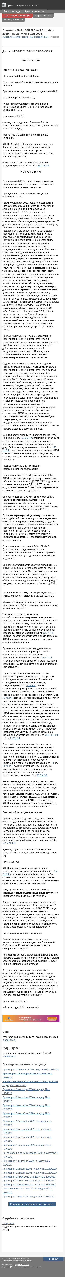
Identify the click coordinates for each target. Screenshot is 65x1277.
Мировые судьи (43, 15)
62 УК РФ (15, 738)
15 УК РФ (47, 657)
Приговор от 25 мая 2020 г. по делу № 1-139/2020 (28, 1180)
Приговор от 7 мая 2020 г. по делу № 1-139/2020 (28, 1196)
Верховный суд (12, 11)
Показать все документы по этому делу (32, 1204)
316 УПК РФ (51, 735)
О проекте (6, 1267)
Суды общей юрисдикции (17, 15)
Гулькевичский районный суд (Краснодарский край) (25, 37)
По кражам (8, 1223)
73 (52, 762)
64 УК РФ (7, 765)
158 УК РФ (43, 165)
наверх (53, 1258)
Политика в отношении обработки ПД (26, 1267)
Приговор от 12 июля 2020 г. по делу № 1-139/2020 (29, 1168)
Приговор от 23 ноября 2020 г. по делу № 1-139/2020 (30, 1069)
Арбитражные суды (34, 11)
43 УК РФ (7, 697)
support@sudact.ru (22, 1265)
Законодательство (13, 19)
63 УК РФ (48, 633)
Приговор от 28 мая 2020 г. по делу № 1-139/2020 (28, 1176)
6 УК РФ (30, 685)
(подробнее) (9, 1040)
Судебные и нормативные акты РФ (22, 5)
